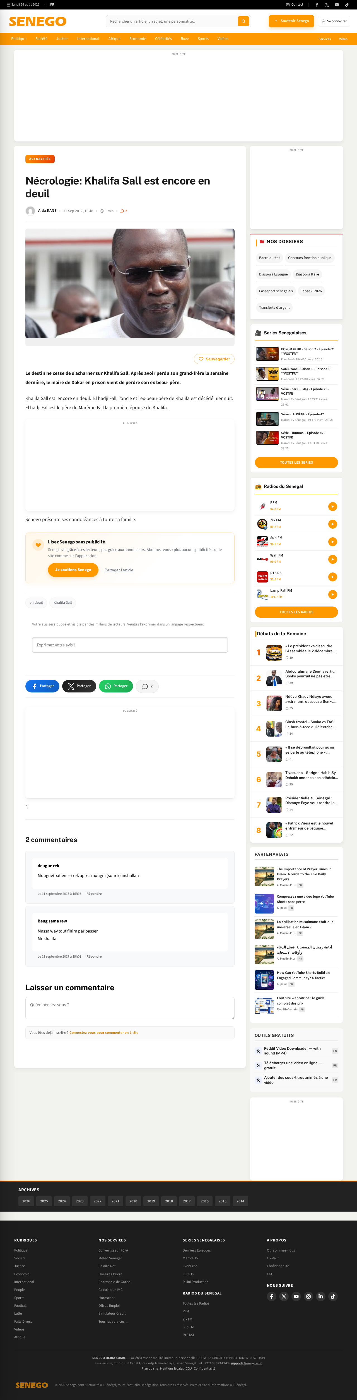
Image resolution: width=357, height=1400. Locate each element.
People (19, 1289)
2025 (44, 1201)
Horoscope (106, 1297)
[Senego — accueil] (39, 21)
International (88, 39)
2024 (62, 1201)
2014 (240, 1201)
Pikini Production (195, 1281)
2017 (187, 1201)
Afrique (114, 39)
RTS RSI (188, 1334)
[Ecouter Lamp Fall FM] (332, 594)
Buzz (185, 39)
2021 (115, 1201)
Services (325, 39)
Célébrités (163, 39)
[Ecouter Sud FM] (332, 541)
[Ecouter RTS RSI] (332, 576)
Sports (203, 39)
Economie (22, 1274)
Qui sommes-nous (281, 1250)
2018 (169, 1201)
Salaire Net (106, 1266)
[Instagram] (308, 1296)
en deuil (36, 602)
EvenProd (190, 1266)
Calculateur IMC (110, 1289)
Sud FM (188, 1327)
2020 (133, 1201)
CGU (270, 1274)
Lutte (18, 1313)
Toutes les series (296, 462)
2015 (222, 1201)
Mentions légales (172, 1368)
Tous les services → (113, 1321)
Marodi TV (190, 1258)
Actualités (40, 159)
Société (41, 39)
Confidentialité (204, 1368)
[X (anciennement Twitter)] (327, 4)
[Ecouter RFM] (332, 506)
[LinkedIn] (320, 1296)
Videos (19, 1329)
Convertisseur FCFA (113, 1250)
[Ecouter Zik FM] (332, 524)
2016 (205, 1201)
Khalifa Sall (63, 602)
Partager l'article (119, 570)
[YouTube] (337, 4)
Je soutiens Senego (73, 570)
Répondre (94, 893)
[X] (284, 1296)
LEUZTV (188, 1274)
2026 (26, 1201)
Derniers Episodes (197, 1250)
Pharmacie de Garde (114, 1281)
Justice (62, 39)
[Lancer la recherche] (243, 21)
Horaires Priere (110, 1274)
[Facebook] (316, 4)
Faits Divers (23, 1321)
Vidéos (223, 39)
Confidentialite (278, 1266)
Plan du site (150, 1368)
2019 (151, 1201)
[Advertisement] (178, 98)
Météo (343, 39)
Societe (20, 1258)
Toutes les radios (296, 612)
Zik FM (187, 1319)
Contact (273, 1258)
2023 (80, 1201)
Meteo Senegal (110, 1258)
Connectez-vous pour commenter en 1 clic (103, 1032)
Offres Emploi (109, 1305)
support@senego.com (246, 1363)
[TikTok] (347, 4)
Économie (137, 39)
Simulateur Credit (112, 1313)
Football (20, 1305)
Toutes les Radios (196, 1303)
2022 (98, 1201)
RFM (186, 1311)
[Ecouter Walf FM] (332, 559)
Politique (18, 39)
